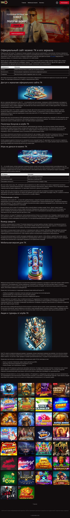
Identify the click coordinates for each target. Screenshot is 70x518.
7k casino (53, 56)
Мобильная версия (32, 2)
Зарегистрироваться (17, 33)
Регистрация (64, 2)
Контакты (41, 2)
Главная (24, 2)
